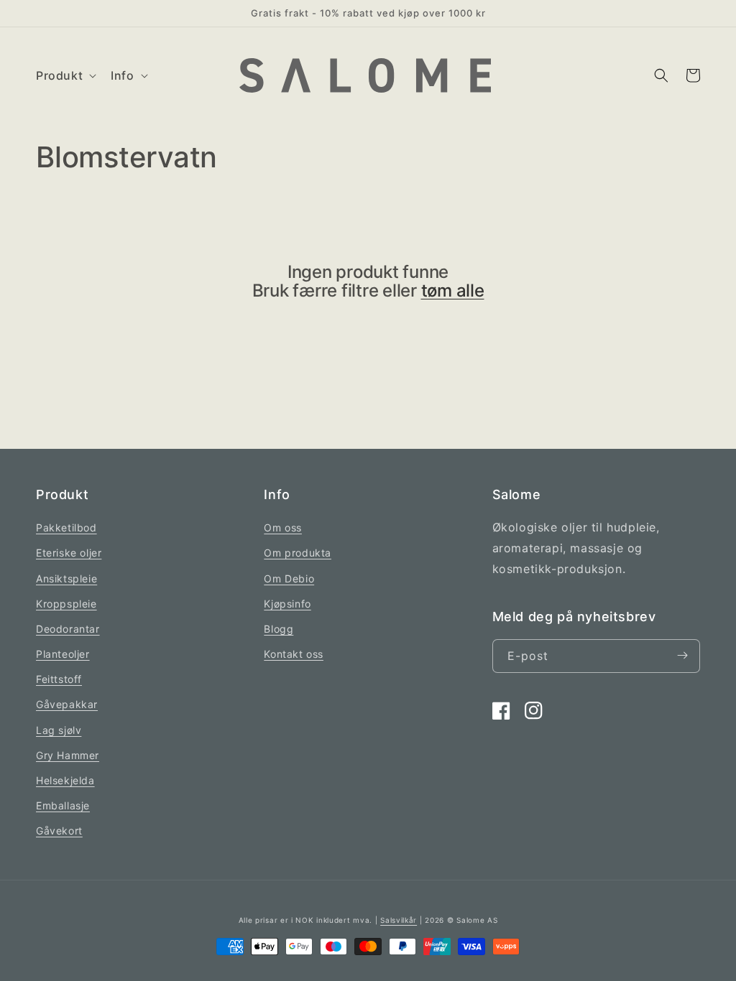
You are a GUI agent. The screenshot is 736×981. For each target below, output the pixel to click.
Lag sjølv (58, 730)
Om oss (283, 527)
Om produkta (297, 553)
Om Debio (289, 578)
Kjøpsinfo (287, 604)
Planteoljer (63, 654)
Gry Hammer (67, 755)
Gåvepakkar (67, 704)
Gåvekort (59, 830)
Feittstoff (59, 679)
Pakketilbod (66, 527)
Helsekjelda (65, 780)
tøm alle (452, 291)
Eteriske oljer (68, 553)
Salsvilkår (398, 920)
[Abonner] (682, 655)
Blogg (278, 629)
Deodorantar (68, 629)
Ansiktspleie (66, 578)
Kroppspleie (66, 604)
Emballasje (63, 805)
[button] (64, 76)
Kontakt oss (293, 654)
